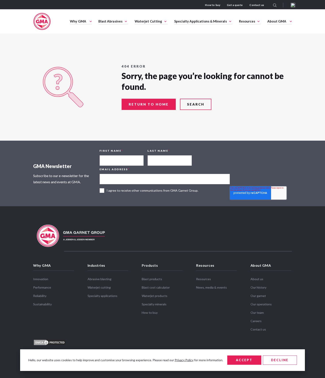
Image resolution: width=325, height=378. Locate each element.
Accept (244, 360)
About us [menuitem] (256, 279)
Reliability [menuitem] (39, 296)
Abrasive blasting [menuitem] (99, 279)
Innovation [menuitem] (40, 279)
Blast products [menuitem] (152, 279)
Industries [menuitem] (96, 265)
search (195, 104)
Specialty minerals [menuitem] (154, 304)
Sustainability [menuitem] (42, 304)
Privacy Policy (184, 360)
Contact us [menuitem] (256, 5)
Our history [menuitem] (258, 287)
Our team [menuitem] (257, 312)
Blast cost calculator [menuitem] (156, 287)
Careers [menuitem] (256, 321)
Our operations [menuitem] (261, 304)
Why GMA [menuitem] (78, 21)
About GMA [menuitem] (276, 21)
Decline (280, 360)
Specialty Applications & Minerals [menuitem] (200, 21)
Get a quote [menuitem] (235, 5)
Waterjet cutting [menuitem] (99, 287)
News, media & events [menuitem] (211, 287)
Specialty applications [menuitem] (102, 296)
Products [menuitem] (150, 265)
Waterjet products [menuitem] (154, 296)
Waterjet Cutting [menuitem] (148, 21)
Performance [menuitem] (42, 287)
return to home (149, 104)
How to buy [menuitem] (212, 5)
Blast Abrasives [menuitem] (110, 21)
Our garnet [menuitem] (258, 296)
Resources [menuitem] (247, 21)
